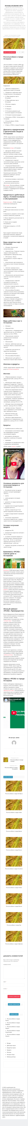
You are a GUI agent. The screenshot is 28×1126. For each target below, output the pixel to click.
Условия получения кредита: (13, 115)
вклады (12, 148)
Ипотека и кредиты (10, 104)
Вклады (9, 1043)
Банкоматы (6, 570)
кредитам (16, 369)
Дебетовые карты (11, 1045)
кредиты (14, 446)
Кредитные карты (7, 202)
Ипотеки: (8, 106)
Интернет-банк (10, 1054)
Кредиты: (8, 108)
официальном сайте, (8, 690)
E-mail (5, 988)
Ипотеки (9, 1052)
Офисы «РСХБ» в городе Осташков (14, 125)
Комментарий (7, 964)
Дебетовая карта (15, 344)
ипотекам (10, 369)
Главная (6, 35)
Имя (4, 981)
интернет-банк (7, 620)
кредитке (5, 589)
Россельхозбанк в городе (14, 35)
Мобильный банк (11, 1056)
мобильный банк (8, 654)
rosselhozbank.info (14, 6)
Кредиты (9, 1050)
